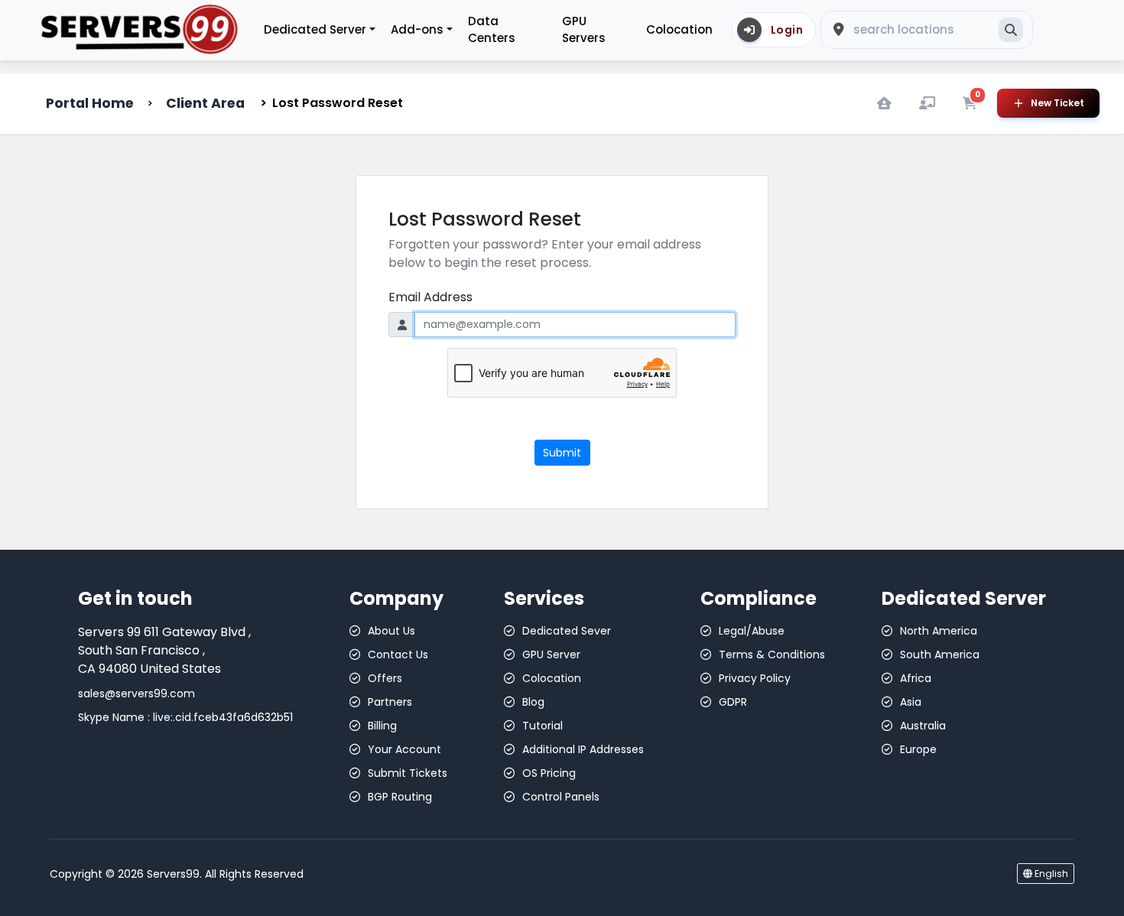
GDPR (733, 702)
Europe (918, 749)
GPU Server (551, 654)
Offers (385, 678)
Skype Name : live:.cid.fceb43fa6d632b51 (185, 717)
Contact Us (398, 654)
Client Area (205, 103)
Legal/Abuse (752, 630)
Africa (915, 678)
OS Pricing (549, 773)
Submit (562, 452)
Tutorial (542, 725)
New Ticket (1057, 102)
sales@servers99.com (136, 693)
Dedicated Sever (566, 630)
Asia (910, 702)
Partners (390, 702)
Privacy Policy (755, 678)
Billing (382, 725)
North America (938, 630)
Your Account (404, 749)
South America (939, 654)
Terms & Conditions (772, 654)
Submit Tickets (407, 773)
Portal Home (90, 103)
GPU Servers (584, 30)
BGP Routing (400, 796)
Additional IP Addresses (583, 749)
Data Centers (491, 30)
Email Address (430, 297)
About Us (391, 630)
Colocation (679, 29)
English (1050, 873)
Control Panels (560, 796)
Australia (923, 725)
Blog (533, 702)
